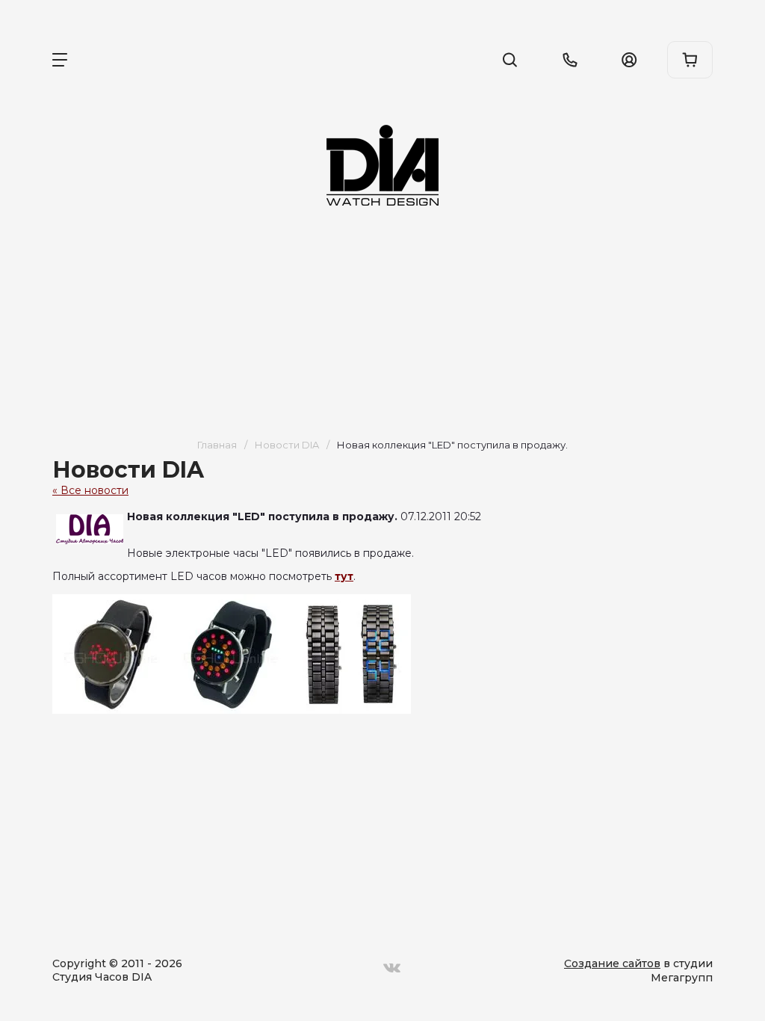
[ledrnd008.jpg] (231, 654)
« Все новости (90, 490)
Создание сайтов (612, 963)
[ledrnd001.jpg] (112, 654)
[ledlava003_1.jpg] (351, 654)
